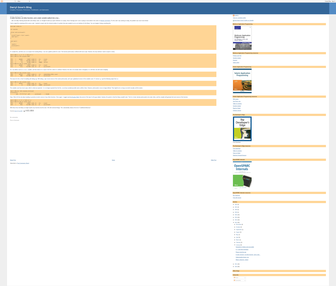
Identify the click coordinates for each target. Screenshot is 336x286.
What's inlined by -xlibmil (242, 259)
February (238, 242)
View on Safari (236, 153)
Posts (236, 277)
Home (113, 160)
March (238, 240)
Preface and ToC (237, 55)
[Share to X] (30, 110)
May (237, 234)
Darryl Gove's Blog (21, 7)
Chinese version (237, 110)
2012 (236, 222)
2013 (236, 220)
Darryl (237, 15)
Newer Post (13, 160)
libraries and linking (105, 20)
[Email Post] (24, 110)
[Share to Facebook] (31, 110)
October (238, 227)
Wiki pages (236, 99)
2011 (236, 264)
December (239, 224)
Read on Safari (236, 108)
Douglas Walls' (75, 97)
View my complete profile (239, 17)
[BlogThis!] (28, 110)
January (238, 245)
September (239, 229)
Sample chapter (237, 58)
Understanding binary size (242, 257)
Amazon (235, 60)
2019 (236, 212)
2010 (236, 266)
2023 (236, 204)
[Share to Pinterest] (33, 110)
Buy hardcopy (236, 195)
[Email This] (26, 110)
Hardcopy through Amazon (239, 155)
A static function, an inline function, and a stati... (248, 254)
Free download (236, 148)
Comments (238, 280)
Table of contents (237, 103)
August (238, 232)
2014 (236, 217)
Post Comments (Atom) (23, 163)
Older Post (213, 160)
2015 (236, 214)
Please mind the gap (241, 252)
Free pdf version (237, 197)
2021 (236, 207)
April (237, 237)
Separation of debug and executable (245, 247)
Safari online (236, 62)
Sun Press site (236, 101)
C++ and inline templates (242, 249)
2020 (236, 209)
